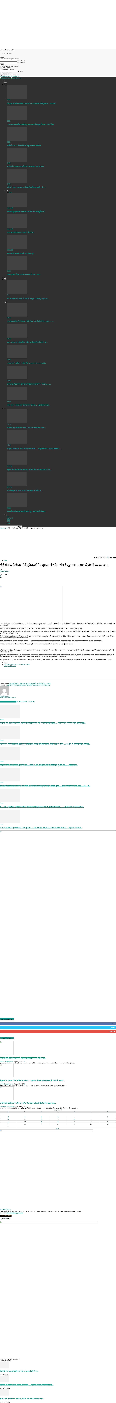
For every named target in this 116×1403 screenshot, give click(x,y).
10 (8, 1119)
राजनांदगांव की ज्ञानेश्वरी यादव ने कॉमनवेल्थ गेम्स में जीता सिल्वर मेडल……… (30, 321)
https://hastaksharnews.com (8, 697)
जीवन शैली (6, 191)
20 (58, 1121)
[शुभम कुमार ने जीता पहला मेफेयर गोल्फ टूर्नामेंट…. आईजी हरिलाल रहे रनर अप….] (17, 400)
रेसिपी (8, 520)
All (8, 192)
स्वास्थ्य (5, 82)
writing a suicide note (10, 666)
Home (2, 528)
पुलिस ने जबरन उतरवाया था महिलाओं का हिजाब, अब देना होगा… (26, 187)
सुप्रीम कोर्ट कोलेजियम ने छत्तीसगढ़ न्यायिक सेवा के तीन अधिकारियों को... (22, 1399)
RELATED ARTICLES (8, 701)
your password (21, 62)
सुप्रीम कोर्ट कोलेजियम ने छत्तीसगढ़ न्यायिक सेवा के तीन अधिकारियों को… (29, 469)
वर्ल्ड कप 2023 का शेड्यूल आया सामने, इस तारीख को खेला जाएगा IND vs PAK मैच (28, 685)
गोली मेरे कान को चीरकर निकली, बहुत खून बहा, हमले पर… (25, 145)
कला (8, 523)
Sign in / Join (7, 53)
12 (41, 1119)
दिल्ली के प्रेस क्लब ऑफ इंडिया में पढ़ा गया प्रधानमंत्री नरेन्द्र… (26, 428)
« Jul (57, 1128)
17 (8, 1121)
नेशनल (9, 271)
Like (114, 1024)
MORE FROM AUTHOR (25, 701)
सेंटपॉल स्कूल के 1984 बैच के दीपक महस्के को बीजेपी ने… (25, 490)
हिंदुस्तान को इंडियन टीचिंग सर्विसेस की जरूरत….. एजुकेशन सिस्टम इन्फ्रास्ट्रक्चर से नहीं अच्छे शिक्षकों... (32, 1080)
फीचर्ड (9, 445)
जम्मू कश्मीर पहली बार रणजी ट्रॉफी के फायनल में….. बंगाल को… (26, 363)
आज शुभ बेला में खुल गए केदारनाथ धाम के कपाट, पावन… (24, 274)
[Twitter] (10, 580)
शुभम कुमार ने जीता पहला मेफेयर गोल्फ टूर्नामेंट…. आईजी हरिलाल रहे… (28, 405)
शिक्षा (5, 278)
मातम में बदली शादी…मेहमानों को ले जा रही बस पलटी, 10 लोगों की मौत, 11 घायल (29, 683)
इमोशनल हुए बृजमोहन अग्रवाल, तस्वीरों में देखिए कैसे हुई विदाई (25, 211)
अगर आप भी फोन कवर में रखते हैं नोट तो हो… (21, 232)
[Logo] (5, 78)
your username (21, 60)
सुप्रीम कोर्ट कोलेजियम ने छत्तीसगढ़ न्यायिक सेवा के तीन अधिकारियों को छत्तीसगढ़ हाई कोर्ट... (28, 1103)
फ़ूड (8, 516)
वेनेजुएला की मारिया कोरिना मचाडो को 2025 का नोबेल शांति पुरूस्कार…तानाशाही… (32, 103)
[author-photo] (4, 694)
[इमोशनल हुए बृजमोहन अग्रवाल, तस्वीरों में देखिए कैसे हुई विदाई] (17, 206)
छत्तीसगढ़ (9, 466)
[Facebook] (3, 580)
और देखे (5, 515)
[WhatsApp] (23, 580)
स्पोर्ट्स (5, 302)
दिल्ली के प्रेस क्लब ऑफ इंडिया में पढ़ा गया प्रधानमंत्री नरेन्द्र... (19, 1371)
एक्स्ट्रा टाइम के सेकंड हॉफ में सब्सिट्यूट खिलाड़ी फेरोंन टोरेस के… (27, 342)
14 (74, 1119)
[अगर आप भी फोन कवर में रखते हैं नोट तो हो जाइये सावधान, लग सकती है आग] (17, 227)
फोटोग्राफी (10, 518)
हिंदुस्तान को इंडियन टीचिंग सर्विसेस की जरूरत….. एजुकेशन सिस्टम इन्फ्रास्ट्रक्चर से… (34, 449)
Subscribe (112, 1031)
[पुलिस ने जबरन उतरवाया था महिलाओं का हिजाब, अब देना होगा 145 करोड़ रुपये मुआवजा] (17, 182)
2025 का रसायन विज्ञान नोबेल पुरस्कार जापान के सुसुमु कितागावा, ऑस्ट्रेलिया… (31, 124)
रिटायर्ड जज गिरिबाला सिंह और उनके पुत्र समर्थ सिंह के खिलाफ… (27, 511)
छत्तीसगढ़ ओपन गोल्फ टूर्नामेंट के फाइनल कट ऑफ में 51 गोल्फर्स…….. (29, 384)
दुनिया (5, 84)
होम (4, 81)
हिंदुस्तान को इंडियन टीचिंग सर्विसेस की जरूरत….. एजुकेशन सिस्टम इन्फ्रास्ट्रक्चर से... (26, 1385)
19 (41, 1121)
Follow (112, 1027)
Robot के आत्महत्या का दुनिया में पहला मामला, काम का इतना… (26, 166)
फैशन (5, 279)
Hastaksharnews (4, 571)
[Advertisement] (58, 542)
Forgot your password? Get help (9, 66)
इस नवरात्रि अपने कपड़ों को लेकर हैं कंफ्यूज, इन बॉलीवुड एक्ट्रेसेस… (28, 299)
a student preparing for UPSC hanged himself (17, 664)
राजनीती (5, 408)
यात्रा (10, 192)
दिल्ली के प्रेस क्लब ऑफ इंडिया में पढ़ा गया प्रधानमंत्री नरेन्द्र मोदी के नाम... (23, 1058)
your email (20, 71)
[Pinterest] (16, 580)
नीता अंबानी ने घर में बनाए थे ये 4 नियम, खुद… (21, 253)
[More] (29, 580)
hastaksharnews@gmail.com (15, 1213)
